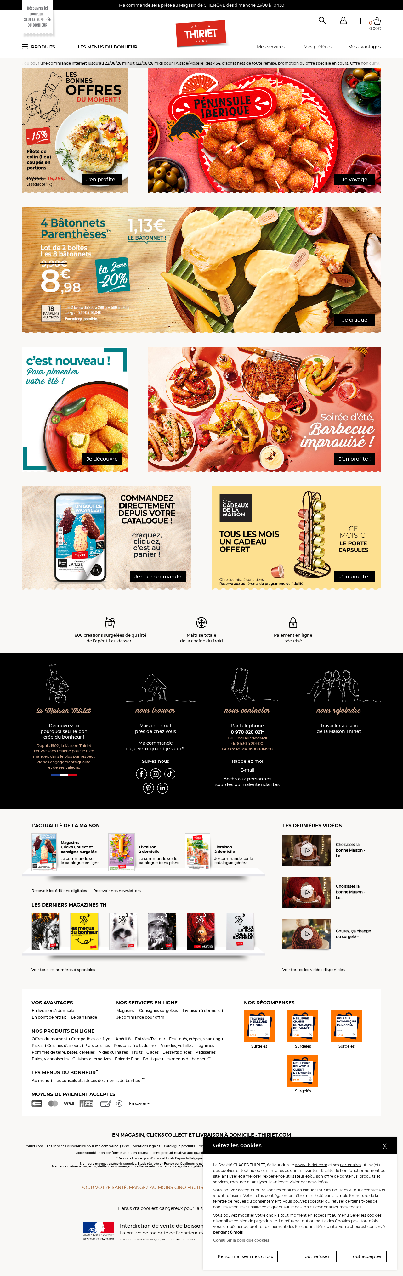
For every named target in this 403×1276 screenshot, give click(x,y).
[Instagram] (155, 773)
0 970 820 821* (247, 732)
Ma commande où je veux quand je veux (155, 745)
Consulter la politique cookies (241, 1240)
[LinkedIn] (162, 787)
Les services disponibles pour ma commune (82, 1146)
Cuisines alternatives (91, 1058)
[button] (343, 22)
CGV (125, 1146)
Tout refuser (316, 1256)
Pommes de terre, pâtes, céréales (63, 1052)
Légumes (205, 1045)
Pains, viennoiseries (50, 1058)
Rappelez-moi (247, 761)
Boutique (152, 1058)
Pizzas (37, 1045)
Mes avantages (364, 46)
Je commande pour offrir (140, 1017)
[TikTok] (169, 773)
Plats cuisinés (97, 1045)
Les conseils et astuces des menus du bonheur (99, 1080)
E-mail (247, 770)
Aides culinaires (113, 1052)
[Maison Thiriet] (201, 34)
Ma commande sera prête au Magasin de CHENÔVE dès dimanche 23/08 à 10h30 (201, 5)
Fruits (137, 1052)
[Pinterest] (148, 787)
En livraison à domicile (53, 1010)
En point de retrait (49, 1017)
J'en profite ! (102, 180)
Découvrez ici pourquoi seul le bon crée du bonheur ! (64, 731)
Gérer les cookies (366, 1215)
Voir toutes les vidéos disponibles (313, 970)
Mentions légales (146, 1146)
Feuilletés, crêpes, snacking (194, 1039)
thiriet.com (34, 1146)
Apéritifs (123, 1039)
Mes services (271, 46)
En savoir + (139, 1103)
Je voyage (354, 180)
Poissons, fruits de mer (135, 1045)
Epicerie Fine (127, 1058)
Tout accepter (366, 1256)
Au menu (40, 1080)
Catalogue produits (179, 1146)
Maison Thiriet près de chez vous (155, 728)
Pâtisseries (206, 1052)
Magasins (125, 1010)
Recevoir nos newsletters (117, 891)
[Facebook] (141, 773)
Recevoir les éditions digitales (59, 891)
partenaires (350, 1164)
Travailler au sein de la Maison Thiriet (339, 728)
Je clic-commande (157, 577)
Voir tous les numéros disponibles (63, 970)
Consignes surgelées (158, 1010)
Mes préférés (318, 46)
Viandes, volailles (177, 1045)
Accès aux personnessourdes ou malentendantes (247, 781)
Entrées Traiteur (150, 1039)
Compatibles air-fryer (91, 1039)
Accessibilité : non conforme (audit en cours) (112, 1153)
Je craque (354, 320)
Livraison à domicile (201, 1010)
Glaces (152, 1052)
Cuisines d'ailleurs (64, 1045)
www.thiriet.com (311, 1164)
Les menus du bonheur (107, 47)
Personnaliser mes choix (245, 1256)
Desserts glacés (177, 1052)
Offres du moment (49, 1039)
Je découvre (102, 459)
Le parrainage (84, 1017)
